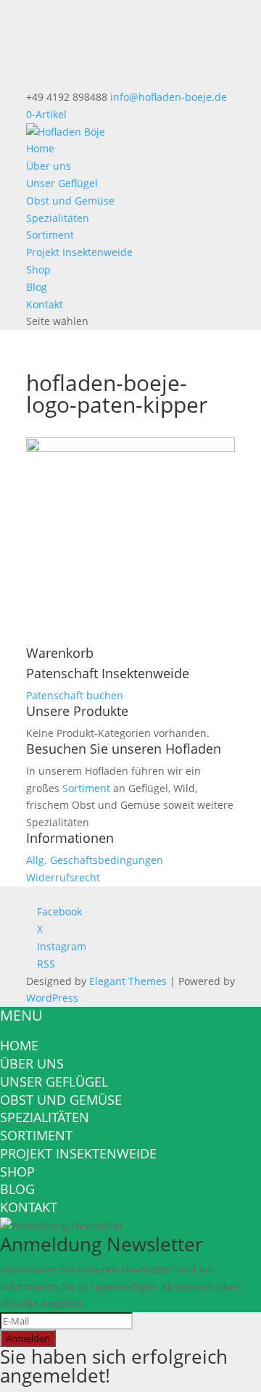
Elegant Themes (128, 981)
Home (40, 148)
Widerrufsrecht (63, 877)
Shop (38, 269)
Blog (36, 287)
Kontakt (44, 304)
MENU (21, 1015)
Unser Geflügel (62, 183)
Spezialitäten (57, 218)
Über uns (48, 166)
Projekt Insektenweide (79, 252)
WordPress (52, 998)
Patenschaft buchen (74, 695)
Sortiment (50, 235)
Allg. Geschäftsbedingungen (94, 860)
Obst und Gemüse (70, 200)
